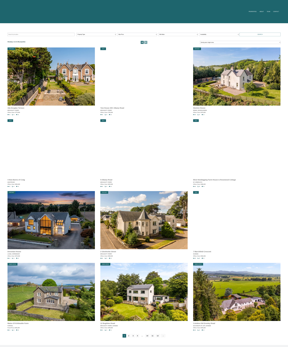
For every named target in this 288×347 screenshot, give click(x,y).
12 (158, 336)
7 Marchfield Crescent (202, 252)
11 (152, 336)
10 (147, 336)
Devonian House (14, 252)
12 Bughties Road (107, 323)
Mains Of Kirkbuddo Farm (18, 323)
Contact (276, 11)
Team (268, 11)
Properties (253, 11)
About (262, 11)
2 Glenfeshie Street (108, 252)
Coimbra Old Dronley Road (204, 323)
